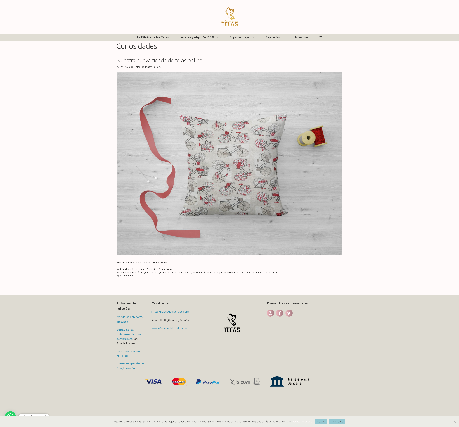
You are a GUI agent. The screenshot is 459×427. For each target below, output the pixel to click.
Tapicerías (272, 37)
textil (242, 272)
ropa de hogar (214, 272)
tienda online (271, 272)
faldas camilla (152, 272)
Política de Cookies (303, 421)
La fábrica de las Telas (171, 272)
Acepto (321, 421)
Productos (152, 269)
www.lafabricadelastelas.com (169, 328)
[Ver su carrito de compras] (320, 37)
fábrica (140, 272)
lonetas (187, 272)
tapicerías (228, 272)
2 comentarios (127, 275)
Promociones (165, 269)
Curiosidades (139, 269)
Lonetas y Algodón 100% (196, 37)
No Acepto (337, 421)
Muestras (301, 37)
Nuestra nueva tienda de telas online (159, 60)
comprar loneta (128, 272)
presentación (199, 272)
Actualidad (125, 269)
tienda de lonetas (255, 272)
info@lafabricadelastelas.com (170, 311)
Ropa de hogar (240, 37)
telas (236, 272)
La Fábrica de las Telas (153, 37)
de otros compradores (129, 334)
